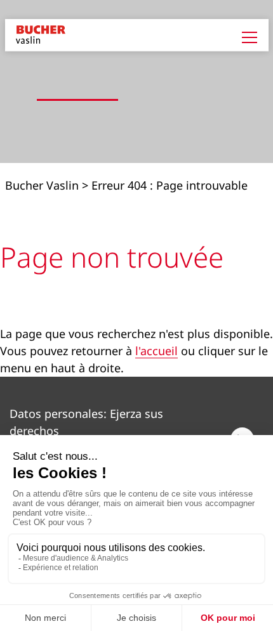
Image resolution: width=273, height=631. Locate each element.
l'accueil (156, 350)
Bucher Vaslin (42, 185)
